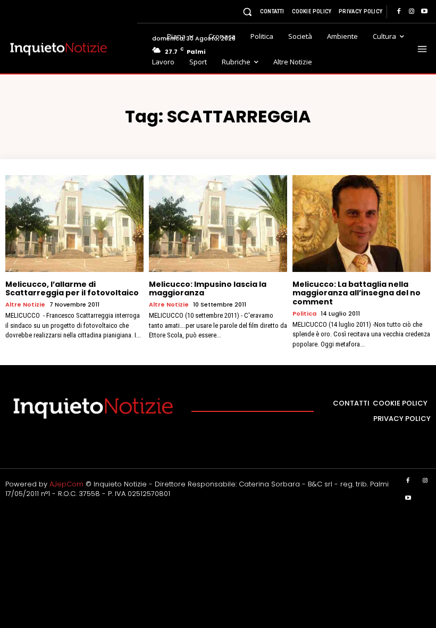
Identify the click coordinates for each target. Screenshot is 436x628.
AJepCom (66, 484)
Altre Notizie (25, 304)
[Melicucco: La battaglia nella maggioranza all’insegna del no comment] (361, 223)
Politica (304, 313)
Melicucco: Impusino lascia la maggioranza (207, 289)
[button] (247, 11)
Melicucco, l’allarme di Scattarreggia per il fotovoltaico (72, 289)
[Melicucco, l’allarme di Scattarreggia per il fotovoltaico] (74, 223)
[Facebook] (398, 11)
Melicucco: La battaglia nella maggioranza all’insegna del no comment (356, 293)
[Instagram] (411, 11)
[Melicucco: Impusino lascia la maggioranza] (218, 223)
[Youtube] (424, 11)
